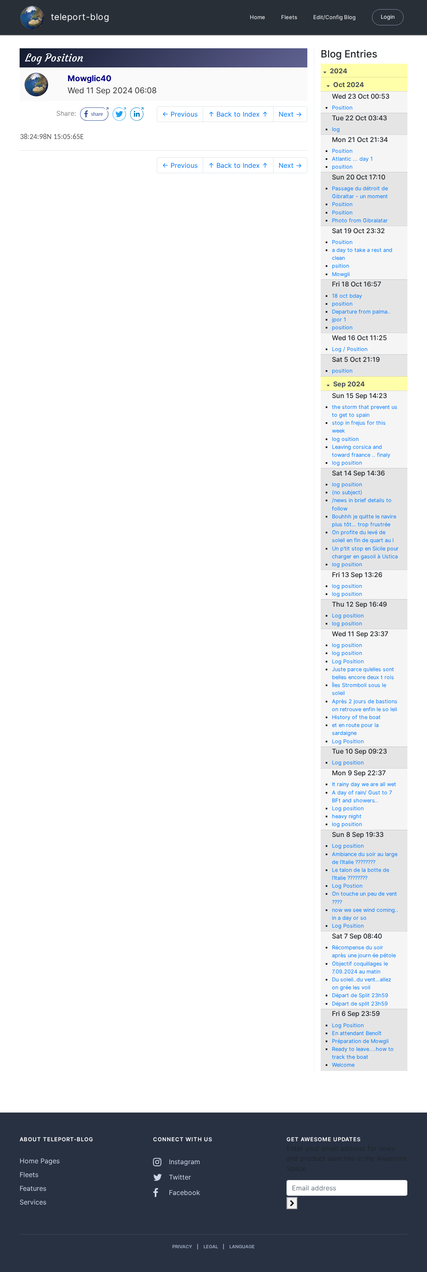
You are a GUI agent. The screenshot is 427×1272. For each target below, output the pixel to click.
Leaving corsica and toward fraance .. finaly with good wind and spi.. (363, 451)
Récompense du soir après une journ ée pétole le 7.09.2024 (364, 951)
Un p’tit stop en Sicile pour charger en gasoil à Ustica (365, 552)
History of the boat (356, 717)
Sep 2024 (348, 384)
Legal (210, 1247)
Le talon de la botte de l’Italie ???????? (360, 874)
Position (342, 108)
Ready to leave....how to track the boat (363, 1053)
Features (33, 1188)
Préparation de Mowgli (360, 1041)
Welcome (343, 1065)
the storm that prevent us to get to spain (364, 411)
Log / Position (349, 349)
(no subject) (347, 492)
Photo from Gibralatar (360, 220)
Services (33, 1202)
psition (340, 266)
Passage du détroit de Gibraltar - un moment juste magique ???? (360, 192)
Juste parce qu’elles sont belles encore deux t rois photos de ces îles (363, 673)
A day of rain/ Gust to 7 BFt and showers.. (362, 796)
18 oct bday (347, 296)
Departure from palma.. (361, 312)
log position (347, 463)
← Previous (180, 114)
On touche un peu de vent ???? (364, 898)
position (342, 167)
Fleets (289, 17)
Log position (348, 615)
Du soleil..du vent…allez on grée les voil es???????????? (361, 983)
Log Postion (347, 886)
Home (257, 17)
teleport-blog (78, 16)
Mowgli (341, 274)
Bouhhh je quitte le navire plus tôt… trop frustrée (364, 520)
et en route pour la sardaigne (355, 729)
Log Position (348, 661)
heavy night (347, 816)
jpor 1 (339, 319)
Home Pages (40, 1161)
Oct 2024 (348, 84)
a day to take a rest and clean (362, 254)
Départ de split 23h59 (360, 1004)
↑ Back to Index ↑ (238, 114)
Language (242, 1247)
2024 (337, 71)
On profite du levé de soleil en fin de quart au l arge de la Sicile (363, 536)
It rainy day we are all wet (364, 784)
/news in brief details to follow (362, 504)
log (336, 129)
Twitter (179, 1177)
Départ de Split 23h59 (360, 995)
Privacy (182, 1247)
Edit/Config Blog (334, 17)
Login (388, 16)
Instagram (183, 1161)
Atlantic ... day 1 (352, 159)
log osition (345, 439)
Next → (290, 114)
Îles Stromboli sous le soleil (359, 689)
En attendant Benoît (357, 1033)
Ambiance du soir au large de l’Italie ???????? (364, 858)
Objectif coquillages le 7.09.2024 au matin (360, 968)
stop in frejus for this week (359, 427)
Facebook (183, 1192)
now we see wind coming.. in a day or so (365, 914)
